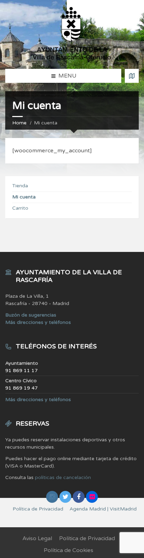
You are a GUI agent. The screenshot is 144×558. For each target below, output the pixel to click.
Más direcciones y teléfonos (38, 322)
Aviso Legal (37, 538)
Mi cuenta (24, 197)
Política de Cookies (68, 550)
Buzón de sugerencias (30, 315)
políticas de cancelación (63, 477)
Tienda (20, 186)
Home (19, 123)
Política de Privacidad (87, 538)
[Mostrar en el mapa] (132, 76)
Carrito (20, 208)
